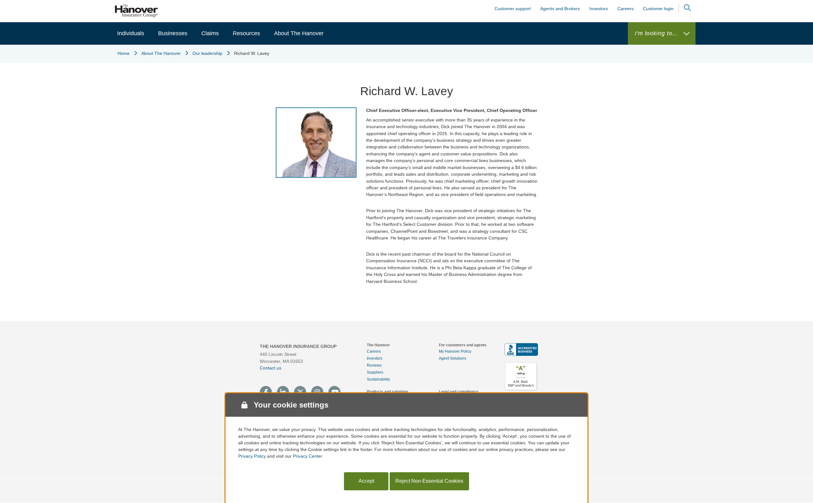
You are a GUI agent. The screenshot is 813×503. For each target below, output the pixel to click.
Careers (374, 351)
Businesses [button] (172, 33)
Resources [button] (246, 33)
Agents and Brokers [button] (560, 8)
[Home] (136, 10)
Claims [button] (210, 33)
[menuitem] (130, 33)
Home (124, 53)
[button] (686, 8)
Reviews (374, 365)
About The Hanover (161, 53)
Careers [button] (625, 8)
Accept (366, 481)
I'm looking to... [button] (657, 33)
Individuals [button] (130, 33)
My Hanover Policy (455, 351)
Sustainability (378, 379)
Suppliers (375, 372)
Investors (598, 8)
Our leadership (207, 53)
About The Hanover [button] (299, 33)
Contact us (270, 367)
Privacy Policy (252, 456)
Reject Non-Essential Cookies (429, 481)
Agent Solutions (452, 358)
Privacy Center (307, 456)
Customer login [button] (658, 8)
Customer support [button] (512, 8)
